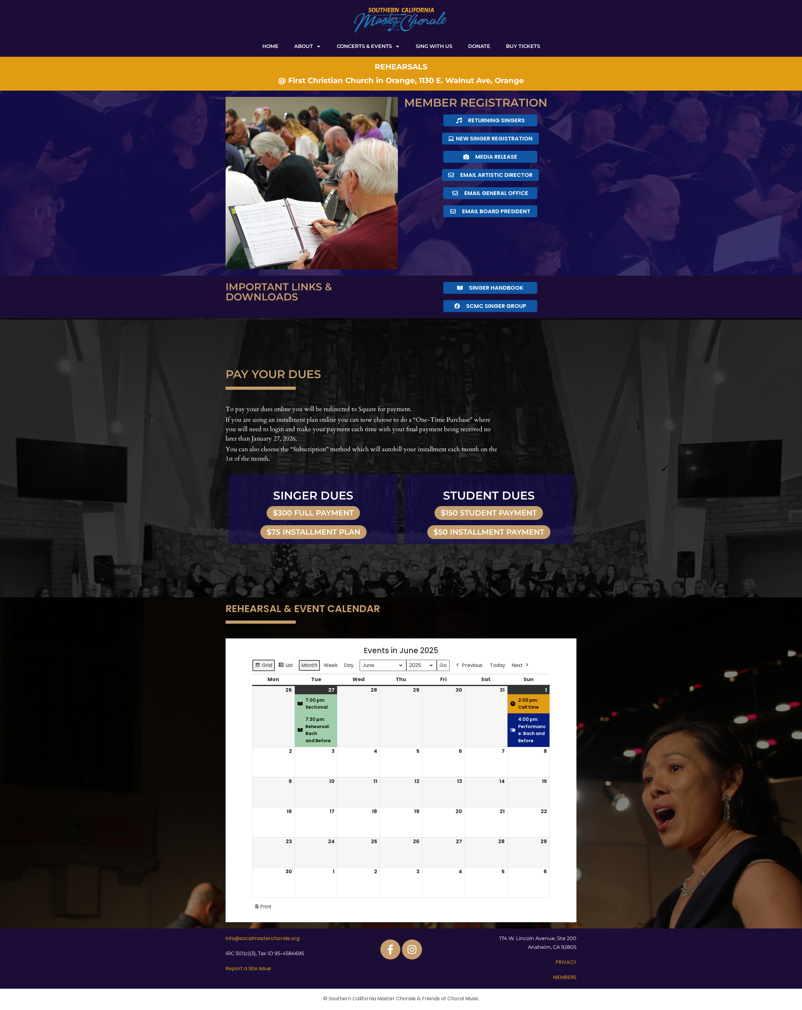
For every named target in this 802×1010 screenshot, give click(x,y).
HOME (270, 46)
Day (349, 665)
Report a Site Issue (248, 968)
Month (309, 665)
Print (263, 908)
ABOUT (303, 46)
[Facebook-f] (390, 949)
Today (497, 665)
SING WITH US (434, 46)
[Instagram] (412, 949)
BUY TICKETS (523, 46)
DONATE (479, 46)
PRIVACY (565, 962)
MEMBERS (564, 977)
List (287, 666)
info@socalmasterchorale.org (262, 938)
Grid (264, 666)
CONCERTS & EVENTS (364, 46)
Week (331, 665)
